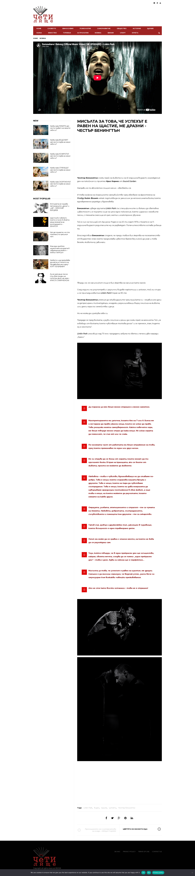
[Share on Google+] (119, 818)
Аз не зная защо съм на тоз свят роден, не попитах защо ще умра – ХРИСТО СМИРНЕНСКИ (59, 277)
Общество (122, 28)
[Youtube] (160, 3)
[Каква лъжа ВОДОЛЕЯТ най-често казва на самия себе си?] (40, 144)
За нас (117, 851)
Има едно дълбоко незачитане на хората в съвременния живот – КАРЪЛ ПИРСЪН (59, 249)
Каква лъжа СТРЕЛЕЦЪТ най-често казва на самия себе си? (60, 170)
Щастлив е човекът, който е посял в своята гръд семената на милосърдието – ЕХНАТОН (59, 222)
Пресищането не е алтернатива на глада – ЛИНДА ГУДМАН (100, 830)
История (137, 28)
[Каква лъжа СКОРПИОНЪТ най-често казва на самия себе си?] (40, 186)
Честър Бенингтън (126, 808)
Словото (52, 28)
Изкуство (52, 33)
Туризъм (67, 33)
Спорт (123, 33)
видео (96, 808)
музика (104, 808)
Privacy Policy (129, 851)
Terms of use (143, 851)
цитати (112, 808)
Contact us (157, 851)
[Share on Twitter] (112, 818)
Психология (85, 28)
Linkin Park (88, 808)
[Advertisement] (119, 155)
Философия (67, 28)
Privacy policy (158, 872)
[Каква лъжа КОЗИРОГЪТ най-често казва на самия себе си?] (40, 158)
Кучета (135, 33)
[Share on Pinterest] (125, 818)
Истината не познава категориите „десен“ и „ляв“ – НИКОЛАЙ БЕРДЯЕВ (59, 207)
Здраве (150, 28)
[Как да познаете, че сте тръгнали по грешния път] (40, 236)
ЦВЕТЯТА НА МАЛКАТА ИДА (135, 829)
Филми (111, 33)
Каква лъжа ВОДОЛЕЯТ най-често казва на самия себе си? (60, 142)
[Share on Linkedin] (132, 818)
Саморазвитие (103, 28)
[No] (192, 872)
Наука (39, 33)
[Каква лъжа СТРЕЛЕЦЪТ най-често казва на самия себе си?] (40, 172)
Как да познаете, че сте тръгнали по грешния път (60, 234)
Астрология (82, 33)
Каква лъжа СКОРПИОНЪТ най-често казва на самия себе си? (60, 184)
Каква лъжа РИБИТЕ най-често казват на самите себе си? (60, 128)
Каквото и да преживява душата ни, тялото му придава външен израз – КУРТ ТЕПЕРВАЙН (60, 263)
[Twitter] (157, 3)
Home (38, 28)
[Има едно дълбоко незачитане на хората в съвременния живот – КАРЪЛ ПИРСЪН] (40, 250)
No (149, 872)
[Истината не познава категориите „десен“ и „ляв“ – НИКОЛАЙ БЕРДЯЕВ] (40, 208)
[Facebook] (154, 3)
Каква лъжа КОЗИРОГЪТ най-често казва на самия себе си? (60, 156)
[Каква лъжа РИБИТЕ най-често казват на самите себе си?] (40, 130)
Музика (98, 33)
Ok (143, 872)
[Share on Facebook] (106, 818)
